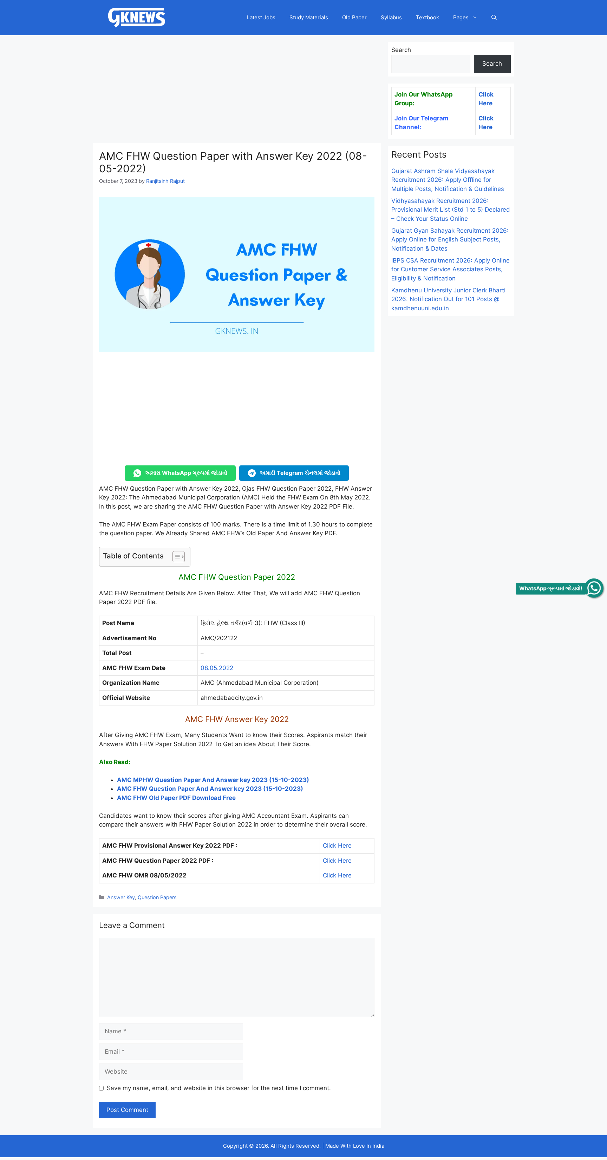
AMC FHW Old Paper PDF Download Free (176, 797)
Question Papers (157, 897)
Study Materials (308, 17)
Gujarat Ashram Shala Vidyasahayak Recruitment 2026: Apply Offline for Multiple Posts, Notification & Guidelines (447, 179)
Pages (461, 17)
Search (401, 49)
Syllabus (391, 17)
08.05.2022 (217, 667)
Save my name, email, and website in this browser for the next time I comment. (219, 1088)
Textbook (427, 17)
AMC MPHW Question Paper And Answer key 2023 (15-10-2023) (213, 779)
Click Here (337, 845)
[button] (494, 17)
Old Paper (354, 17)
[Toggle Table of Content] (175, 557)
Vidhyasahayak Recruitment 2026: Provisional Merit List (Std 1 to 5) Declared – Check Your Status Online (450, 209)
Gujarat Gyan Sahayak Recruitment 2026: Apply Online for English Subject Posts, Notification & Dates (450, 239)
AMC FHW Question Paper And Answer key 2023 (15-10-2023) (210, 788)
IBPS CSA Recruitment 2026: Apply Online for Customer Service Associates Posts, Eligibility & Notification (450, 269)
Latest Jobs (261, 17)
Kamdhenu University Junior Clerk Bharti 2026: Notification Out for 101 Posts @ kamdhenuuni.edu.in (448, 299)
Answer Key (121, 897)
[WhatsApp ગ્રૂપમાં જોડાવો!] (593, 588)
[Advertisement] (237, 91)
